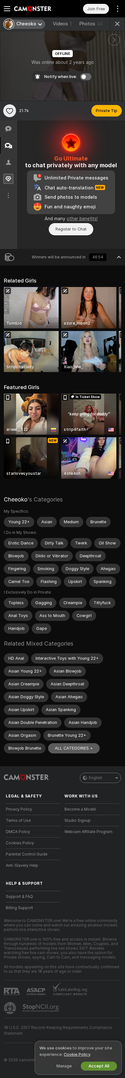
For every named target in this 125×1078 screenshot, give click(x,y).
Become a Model (80, 809)
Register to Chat (71, 229)
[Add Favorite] (9, 110)
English (95, 778)
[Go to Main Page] (38, 8)
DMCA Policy (18, 832)
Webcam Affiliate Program (88, 832)
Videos (62, 24)
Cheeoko (16, 499)
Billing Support (19, 908)
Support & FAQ (19, 896)
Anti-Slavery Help (22, 865)
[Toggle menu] (7, 8)
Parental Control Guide (26, 854)
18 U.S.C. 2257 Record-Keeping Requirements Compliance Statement (58, 1030)
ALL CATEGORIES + (74, 748)
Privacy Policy (19, 809)
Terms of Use (18, 820)
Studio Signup (77, 820)
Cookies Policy (20, 843)
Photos (91, 24)
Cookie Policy (77, 1054)
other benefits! (82, 218)
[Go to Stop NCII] (41, 1008)
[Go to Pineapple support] (10, 1008)
